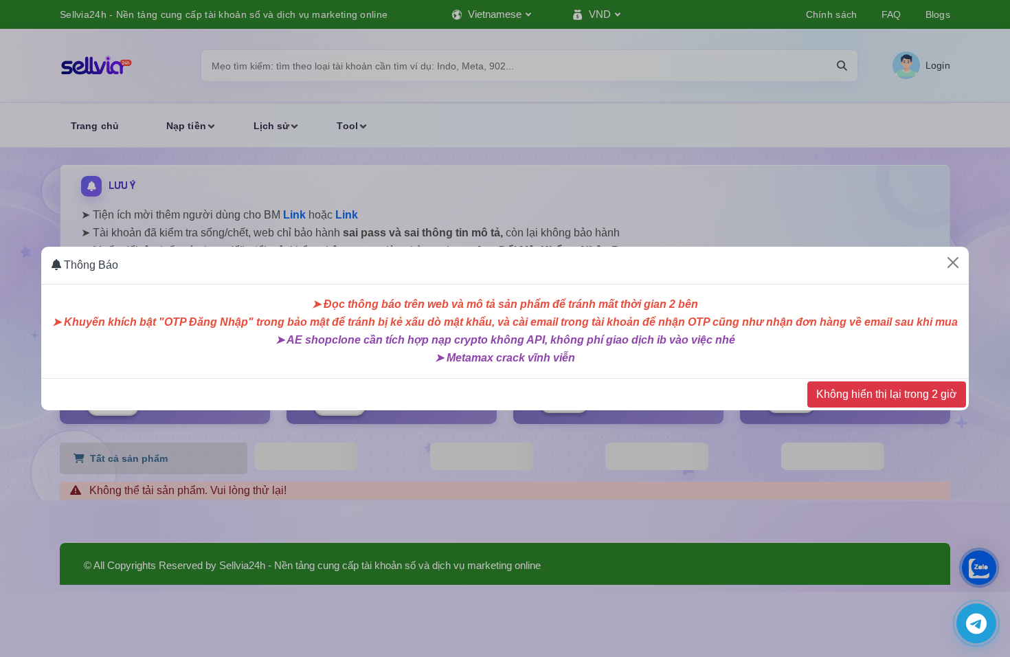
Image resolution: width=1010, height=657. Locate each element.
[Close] (953, 263)
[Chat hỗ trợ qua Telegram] (976, 623)
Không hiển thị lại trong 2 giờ (886, 394)
